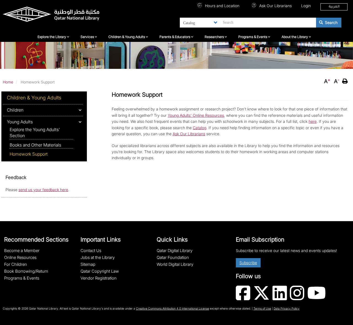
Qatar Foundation (173, 257)
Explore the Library (52, 37)
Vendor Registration (99, 278)
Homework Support (29, 154)
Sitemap (88, 264)
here (313, 121)
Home (8, 82)
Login (306, 5)
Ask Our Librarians (275, 5)
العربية (334, 7)
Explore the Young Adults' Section (35, 132)
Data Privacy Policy (286, 308)
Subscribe (248, 262)
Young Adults (20, 121)
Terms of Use (262, 308)
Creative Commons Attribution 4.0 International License (172, 308)
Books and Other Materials (35, 145)
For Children (15, 264)
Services (88, 37)
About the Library (295, 37)
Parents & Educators (175, 37)
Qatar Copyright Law (100, 271)
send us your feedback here (43, 189)
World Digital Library (175, 264)
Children (15, 110)
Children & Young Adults (127, 37)
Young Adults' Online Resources (196, 115)
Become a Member (21, 250)
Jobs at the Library (98, 257)
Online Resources (20, 257)
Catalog (199, 127)
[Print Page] (345, 81)
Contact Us (91, 250)
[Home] (59, 16)
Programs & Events (253, 37)
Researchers (215, 37)
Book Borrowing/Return (26, 271)
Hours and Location (221, 5)
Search (331, 22)
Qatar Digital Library (174, 250)
